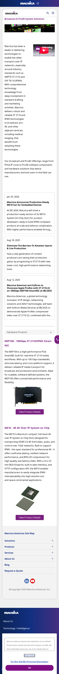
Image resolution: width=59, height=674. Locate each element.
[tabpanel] (30, 429)
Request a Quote (14, 570)
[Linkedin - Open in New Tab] (26, 581)
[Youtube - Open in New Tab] (32, 581)
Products (9, 546)
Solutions (10, 540)
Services (9, 552)
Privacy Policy (29, 656)
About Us (10, 558)
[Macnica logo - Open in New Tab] (27, 3)
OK (29, 668)
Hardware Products (17, 332)
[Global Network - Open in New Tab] (38, 3)
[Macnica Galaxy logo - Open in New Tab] (11, 613)
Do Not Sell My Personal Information (29, 662)
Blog (7, 564)
